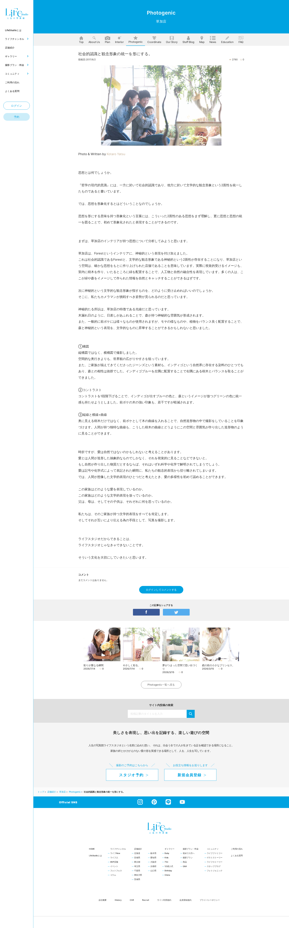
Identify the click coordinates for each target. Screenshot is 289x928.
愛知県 (153, 858)
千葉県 (137, 871)
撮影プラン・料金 (191, 849)
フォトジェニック (215, 871)
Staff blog (188, 42)
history (118, 900)
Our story (171, 42)
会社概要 (103, 900)
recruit (145, 900)
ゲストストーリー (215, 858)
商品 (185, 862)
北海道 (137, 853)
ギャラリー (169, 849)
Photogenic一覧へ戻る (161, 684)
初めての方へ (189, 853)
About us (94, 42)
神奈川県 (138, 875)
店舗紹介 (138, 849)
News (212, 42)
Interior (119, 42)
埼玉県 (137, 866)
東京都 (137, 862)
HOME (92, 849)
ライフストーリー (215, 862)
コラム (113, 875)
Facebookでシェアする (146, 612)
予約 (16, 117)
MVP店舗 (114, 862)
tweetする (176, 612)
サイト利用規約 (164, 900)
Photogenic (135, 41)
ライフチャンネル (118, 849)
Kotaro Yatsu (116, 154)
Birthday (168, 871)
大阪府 (153, 862)
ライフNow (115, 853)
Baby (167, 853)
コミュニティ (213, 849)
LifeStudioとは (95, 855)
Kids (166, 858)
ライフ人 (114, 858)
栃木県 (153, 853)
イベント (114, 866)
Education (227, 42)
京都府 (153, 866)
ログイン (16, 105)
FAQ (240, 42)
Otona (167, 875)
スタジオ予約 (131, 775)
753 (166, 862)
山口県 (153, 871)
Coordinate (154, 42)
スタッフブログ (214, 866)
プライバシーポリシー (210, 900)
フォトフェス (116, 871)
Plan (107, 42)
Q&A (185, 866)
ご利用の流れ (237, 849)
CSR (132, 900)
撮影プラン (188, 858)
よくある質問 (237, 855)
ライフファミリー (215, 853)
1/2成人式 (169, 866)
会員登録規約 (185, 900)
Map (202, 42)
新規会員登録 (189, 775)
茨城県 (137, 880)
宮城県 (137, 858)
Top (81, 42)
